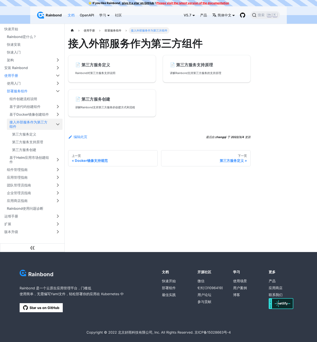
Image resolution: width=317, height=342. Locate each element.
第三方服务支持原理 (27, 142)
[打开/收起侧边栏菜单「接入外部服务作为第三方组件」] (58, 124)
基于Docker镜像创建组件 (29, 114)
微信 (201, 281)
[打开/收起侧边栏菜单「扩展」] (58, 224)
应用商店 (275, 288)
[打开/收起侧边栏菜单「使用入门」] (58, 83)
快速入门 (14, 52)
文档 (71, 15)
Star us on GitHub (44, 308)
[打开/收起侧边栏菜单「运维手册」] (58, 216)
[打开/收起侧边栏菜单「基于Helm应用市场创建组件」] (58, 159)
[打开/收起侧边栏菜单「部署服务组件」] (58, 91)
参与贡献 (204, 301)
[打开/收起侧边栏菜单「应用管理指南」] (58, 177)
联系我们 (275, 295)
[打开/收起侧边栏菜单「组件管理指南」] (58, 169)
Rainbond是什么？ (21, 37)
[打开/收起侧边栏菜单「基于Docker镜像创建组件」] (58, 114)
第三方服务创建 (24, 150)
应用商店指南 (17, 201)
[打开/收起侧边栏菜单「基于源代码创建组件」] (58, 106)
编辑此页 (80, 137)
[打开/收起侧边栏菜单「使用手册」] (58, 75)
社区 (118, 15)
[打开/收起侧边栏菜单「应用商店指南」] (58, 200)
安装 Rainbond (16, 68)
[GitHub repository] (242, 15)
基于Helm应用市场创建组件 (29, 159)
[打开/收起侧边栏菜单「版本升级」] (58, 231)
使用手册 (11, 75)
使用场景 (240, 281)
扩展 (7, 224)
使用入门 (14, 83)
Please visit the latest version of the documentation (192, 3)
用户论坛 (204, 295)
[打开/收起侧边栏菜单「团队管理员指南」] (58, 185)
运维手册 (11, 216)
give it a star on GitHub (137, 3)
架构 (10, 60)
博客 (236, 295)
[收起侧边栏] (32, 247)
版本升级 (11, 232)
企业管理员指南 (19, 193)
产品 (203, 15)
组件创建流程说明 (23, 99)
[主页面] (72, 30)
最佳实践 (169, 295)
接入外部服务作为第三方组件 (28, 124)
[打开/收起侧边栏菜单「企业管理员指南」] (58, 192)
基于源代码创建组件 (25, 106)
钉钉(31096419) (210, 288)
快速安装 (14, 44)
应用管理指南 (17, 177)
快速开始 (169, 281)
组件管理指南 (17, 169)
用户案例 (240, 288)
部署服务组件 (17, 91)
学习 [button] (102, 15)
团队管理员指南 (19, 185)
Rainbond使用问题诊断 (25, 208)
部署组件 (169, 288)
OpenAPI (87, 15)
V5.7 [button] (187, 15)
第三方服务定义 (24, 134)
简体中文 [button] (224, 15)
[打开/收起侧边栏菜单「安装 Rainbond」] (58, 67)
